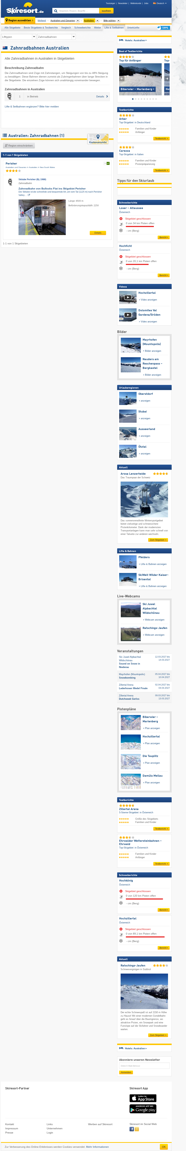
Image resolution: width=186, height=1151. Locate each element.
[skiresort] (25, 8)
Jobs (146, 3)
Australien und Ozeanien (16, 167)
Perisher (11, 163)
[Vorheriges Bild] (121, 78)
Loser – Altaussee (131, 208)
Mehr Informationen (97, 1146)
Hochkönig (126, 880)
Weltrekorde (135, 3)
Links (50, 1124)
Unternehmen (54, 1128)
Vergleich (66, 27)
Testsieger (110, 3)
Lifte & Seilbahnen (114, 27)
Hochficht (125, 246)
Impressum (11, 1128)
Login (50, 1132)
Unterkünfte (133, 27)
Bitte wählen (110, 20)
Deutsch (160, 3)
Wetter (97, 27)
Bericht (162, 237)
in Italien (139, 154)
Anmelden (126, 1072)
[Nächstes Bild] (167, 78)
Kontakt (9, 1124)
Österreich (124, 212)
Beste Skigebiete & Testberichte (41, 27)
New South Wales (47, 167)
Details (97, 233)
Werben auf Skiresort (100, 1124)
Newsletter (123, 3)
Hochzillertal (127, 918)
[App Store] (143, 1102)
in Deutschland (142, 122)
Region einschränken (20, 145)
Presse (9, 1132)
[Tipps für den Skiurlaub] (163, 27)
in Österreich (146, 812)
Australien (33, 167)
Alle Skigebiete (12, 27)
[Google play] (143, 1112)
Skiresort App (139, 1088)
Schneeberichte (82, 27)
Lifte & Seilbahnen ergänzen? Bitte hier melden (32, 106)
